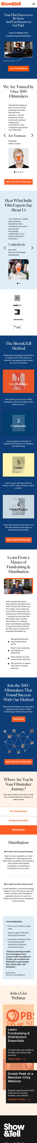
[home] (10, 3)
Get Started (18, 719)
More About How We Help (18, 540)
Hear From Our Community (18, 182)
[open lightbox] (18, 158)
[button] (33, 4)
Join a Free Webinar (19, 69)
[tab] (18, 811)
